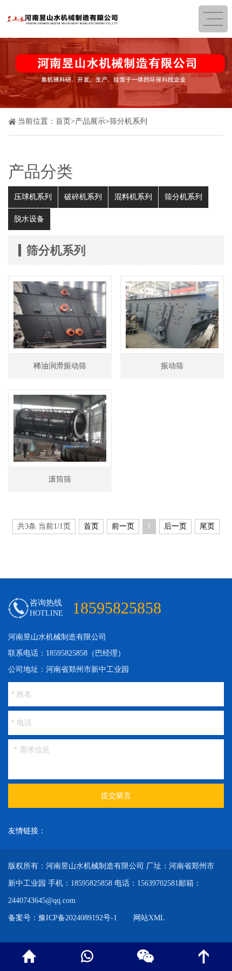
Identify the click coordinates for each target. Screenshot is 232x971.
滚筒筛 (60, 479)
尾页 (207, 526)
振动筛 (172, 366)
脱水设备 (29, 219)
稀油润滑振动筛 (59, 366)
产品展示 (90, 121)
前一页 (123, 526)
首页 (63, 121)
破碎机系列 (83, 197)
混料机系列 (133, 197)
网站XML (149, 918)
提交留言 (116, 796)
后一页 (175, 526)
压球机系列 (33, 197)
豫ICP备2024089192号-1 (77, 918)
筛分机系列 (128, 121)
